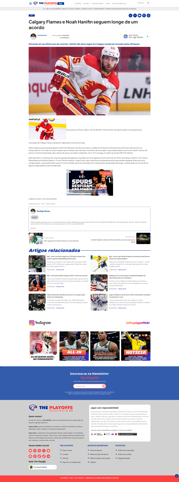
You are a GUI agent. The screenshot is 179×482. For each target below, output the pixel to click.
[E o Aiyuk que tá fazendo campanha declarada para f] (43, 346)
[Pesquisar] (148, 3)
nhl (32, 15)
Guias (108, 3)
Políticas (120, 445)
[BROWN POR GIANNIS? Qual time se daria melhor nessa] (74, 346)
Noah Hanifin (50, 204)
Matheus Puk (60, 269)
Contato (65, 454)
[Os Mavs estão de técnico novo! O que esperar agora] (135, 346)
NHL (43, 204)
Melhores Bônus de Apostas (100, 458)
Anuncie (65, 458)
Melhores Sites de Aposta (99, 454)
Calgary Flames (34, 204)
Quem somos (67, 450)
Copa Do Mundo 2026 (119, 3)
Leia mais (33, 228)
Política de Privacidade (126, 450)
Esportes (78, 3)
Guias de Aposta (96, 450)
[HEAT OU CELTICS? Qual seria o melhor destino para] (105, 346)
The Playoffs (66, 445)
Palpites (86, 3)
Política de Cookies (124, 454)
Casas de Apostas (97, 3)
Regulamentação (124, 458)
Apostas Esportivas (98, 445)
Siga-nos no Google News (72, 462)
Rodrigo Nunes (42, 35)
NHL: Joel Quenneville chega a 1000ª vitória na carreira (67, 276)
